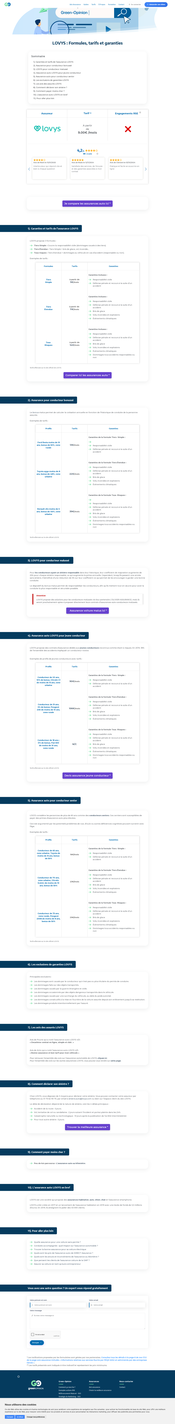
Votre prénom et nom (38, 1300)
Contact (121, 4)
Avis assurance (75, 4)
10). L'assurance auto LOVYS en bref (50, 95)
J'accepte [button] (9, 1417)
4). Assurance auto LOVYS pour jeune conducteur (57, 73)
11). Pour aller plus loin (43, 98)
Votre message (36, 1311)
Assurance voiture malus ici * (87, 610)
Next (145, 169)
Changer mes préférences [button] (36, 1417)
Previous (29, 169)
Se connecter (136, 4)
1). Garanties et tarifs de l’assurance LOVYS (53, 62)
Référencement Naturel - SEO (70, 1393)
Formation (112, 4)
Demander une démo (157, 4)
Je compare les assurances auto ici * (87, 203)
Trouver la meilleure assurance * (87, 1127)
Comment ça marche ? (67, 1387)
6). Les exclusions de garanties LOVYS (51, 80)
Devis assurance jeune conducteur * (88, 775)
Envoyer (35, 1343)
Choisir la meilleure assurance (100, 1390)
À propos (102, 4)
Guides (86, 4)
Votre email (93, 1300)
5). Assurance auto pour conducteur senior (53, 76)
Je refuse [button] (20, 1417)
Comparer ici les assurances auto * (88, 375)
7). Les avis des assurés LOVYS (47, 84)
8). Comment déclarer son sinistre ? (50, 87)
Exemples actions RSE (67, 1390)
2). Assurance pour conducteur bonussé (52, 65)
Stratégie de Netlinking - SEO (69, 1397)
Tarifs (93, 4)
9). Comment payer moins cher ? (49, 91)
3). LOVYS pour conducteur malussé (50, 69)
